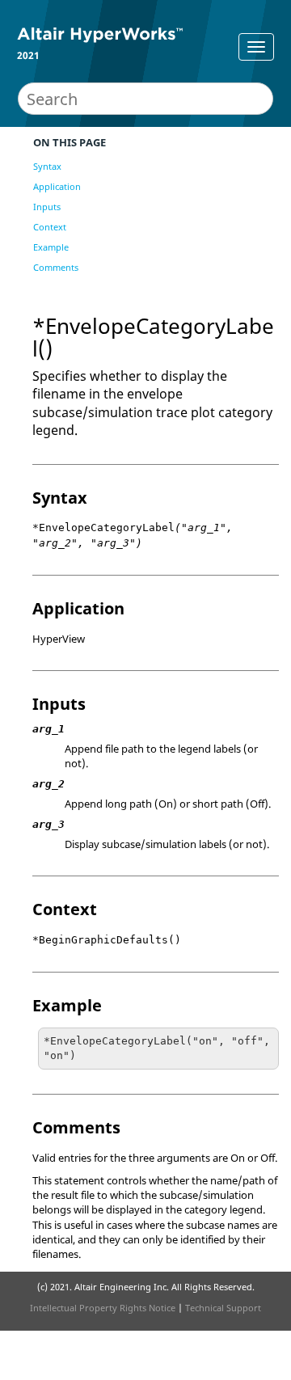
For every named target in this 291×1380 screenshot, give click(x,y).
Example (51, 247)
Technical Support (223, 1308)
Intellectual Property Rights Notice (102, 1308)
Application (57, 186)
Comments (55, 267)
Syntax (47, 166)
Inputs (47, 206)
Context (49, 227)
